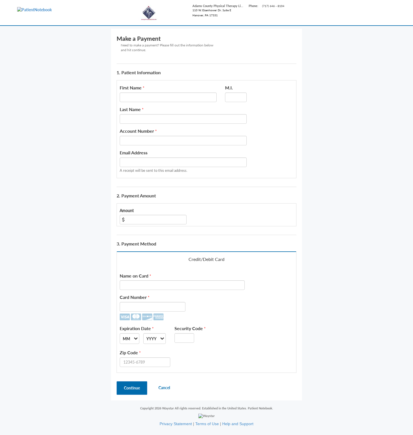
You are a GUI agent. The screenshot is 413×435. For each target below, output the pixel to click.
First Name (131, 87)
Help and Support (237, 424)
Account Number (137, 131)
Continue (132, 388)
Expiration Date (135, 328)
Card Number (133, 297)
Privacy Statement (176, 424)
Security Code (188, 328)
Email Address (134, 152)
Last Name (130, 109)
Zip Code (129, 352)
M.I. (229, 87)
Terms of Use (207, 424)
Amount (127, 210)
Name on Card (134, 275)
